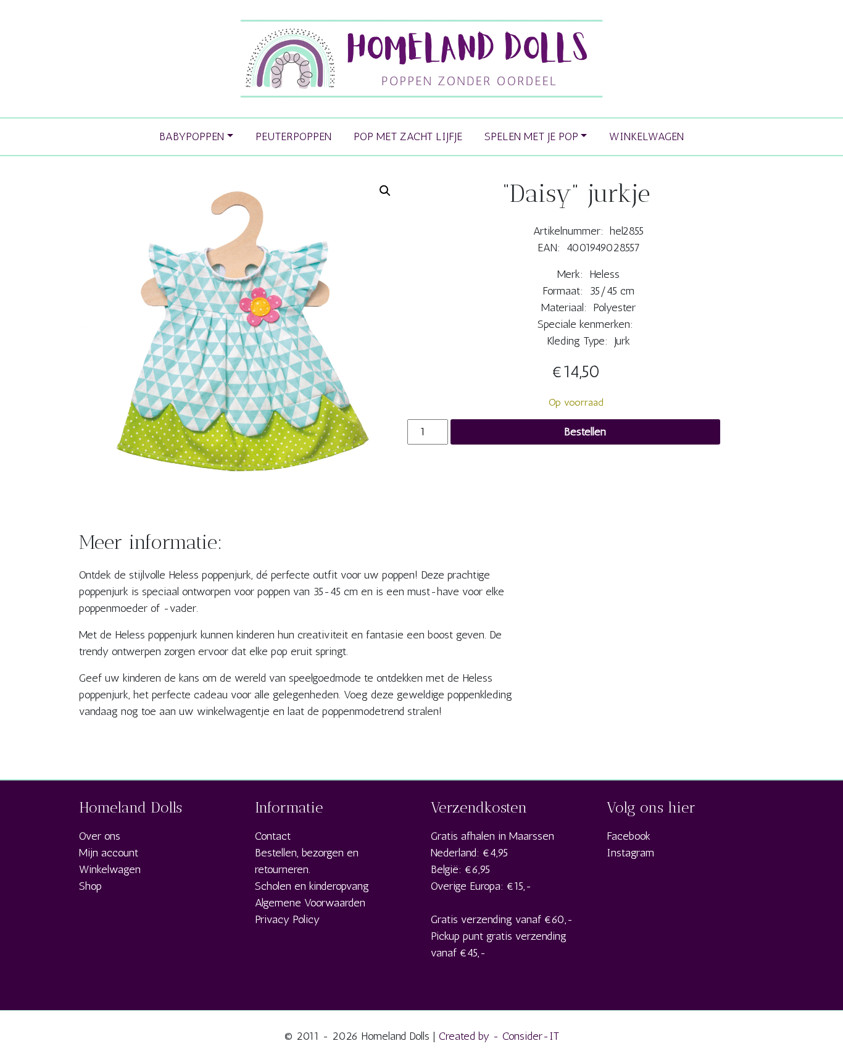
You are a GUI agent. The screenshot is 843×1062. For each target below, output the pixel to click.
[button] (385, 191)
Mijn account (108, 852)
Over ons (99, 836)
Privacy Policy (287, 919)
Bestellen (585, 431)
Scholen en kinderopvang (312, 886)
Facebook (628, 836)
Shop (90, 886)
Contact (273, 836)
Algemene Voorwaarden (310, 902)
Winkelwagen (110, 869)
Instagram (630, 852)
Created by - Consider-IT (499, 1036)
